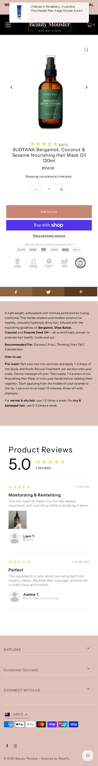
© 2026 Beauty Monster (21, 758)
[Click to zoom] (86, 49)
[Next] (86, 87)
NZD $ (18, 714)
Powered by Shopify (55, 758)
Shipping (31, 176)
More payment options (49, 235)
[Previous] (11, 87)
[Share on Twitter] (48, 291)
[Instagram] (15, 746)
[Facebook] (7, 746)
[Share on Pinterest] (80, 291)
